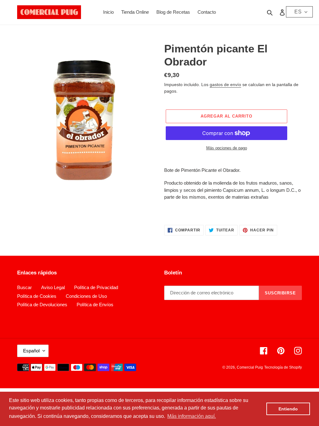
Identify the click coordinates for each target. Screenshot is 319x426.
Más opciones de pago (226, 148)
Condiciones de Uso (86, 296)
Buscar (24, 287)
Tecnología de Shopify (283, 367)
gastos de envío (225, 84)
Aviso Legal (53, 287)
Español (31, 350)
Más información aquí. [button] (191, 416)
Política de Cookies (36, 296)
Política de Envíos (95, 304)
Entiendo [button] (288, 408)
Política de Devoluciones (42, 304)
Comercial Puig (250, 367)
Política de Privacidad (96, 287)
